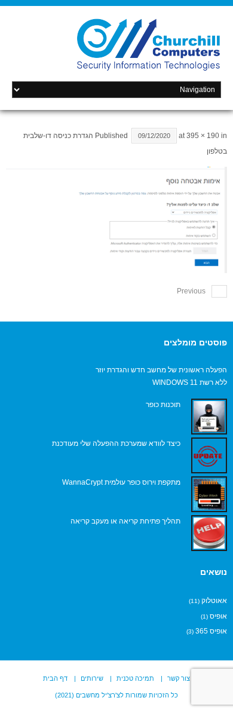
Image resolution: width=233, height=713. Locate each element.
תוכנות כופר (163, 404)
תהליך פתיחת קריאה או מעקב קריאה (125, 521)
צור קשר (178, 678)
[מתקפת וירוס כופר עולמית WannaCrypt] (209, 494)
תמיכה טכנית (135, 678)
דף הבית (55, 678)
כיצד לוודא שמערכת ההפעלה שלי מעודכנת (116, 443)
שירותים (92, 678)
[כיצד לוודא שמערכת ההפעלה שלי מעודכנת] (209, 455)
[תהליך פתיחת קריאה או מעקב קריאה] (209, 533)
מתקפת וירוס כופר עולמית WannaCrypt (121, 482)
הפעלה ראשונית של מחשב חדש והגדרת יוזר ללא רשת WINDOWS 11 (161, 376)
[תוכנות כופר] (209, 416)
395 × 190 (202, 135)
